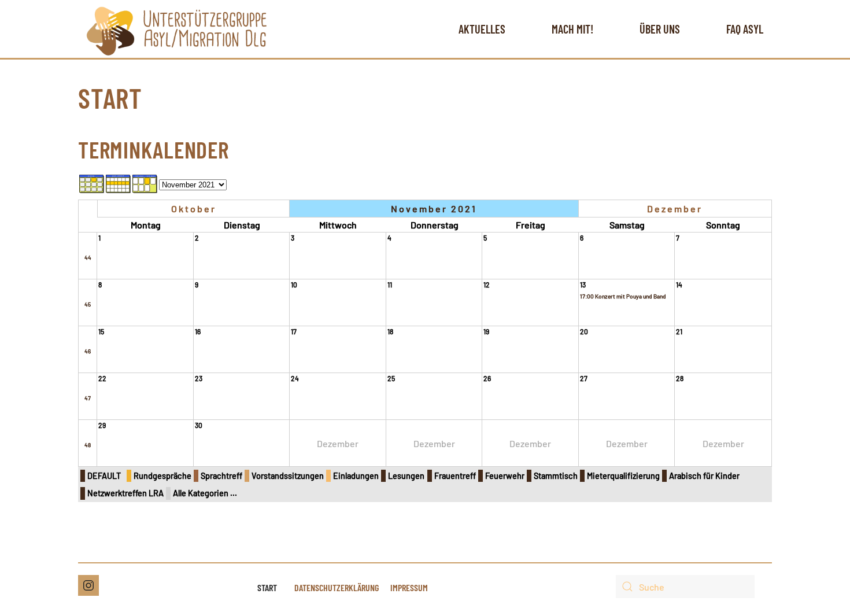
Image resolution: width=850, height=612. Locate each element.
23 (198, 378)
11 (389, 285)
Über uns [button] (660, 29)
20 (584, 331)
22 (102, 378)
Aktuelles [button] (482, 29)
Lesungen (406, 476)
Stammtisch (556, 476)
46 (87, 351)
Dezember (675, 208)
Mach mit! (572, 29)
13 (583, 285)
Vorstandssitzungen (288, 476)
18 (390, 331)
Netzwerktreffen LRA (125, 493)
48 (87, 444)
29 (102, 425)
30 (198, 425)
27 (583, 378)
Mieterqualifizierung (623, 476)
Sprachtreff (221, 476)
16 (198, 331)
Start (267, 587)
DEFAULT (104, 476)
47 (87, 398)
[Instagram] (88, 585)
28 (679, 378)
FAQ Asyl (744, 29)
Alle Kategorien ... (205, 493)
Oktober (193, 208)
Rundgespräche (162, 476)
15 (101, 331)
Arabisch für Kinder (704, 476)
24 (295, 378)
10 (294, 285)
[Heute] (145, 182)
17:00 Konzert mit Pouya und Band (623, 296)
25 (391, 378)
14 (679, 285)
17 (294, 331)
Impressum (409, 587)
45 (87, 304)
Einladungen (356, 476)
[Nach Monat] (92, 182)
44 (87, 257)
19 (486, 331)
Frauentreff (455, 476)
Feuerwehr (504, 476)
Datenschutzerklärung (336, 587)
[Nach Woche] (118, 182)
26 (487, 378)
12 (486, 285)
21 (679, 331)
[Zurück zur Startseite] (176, 29)
